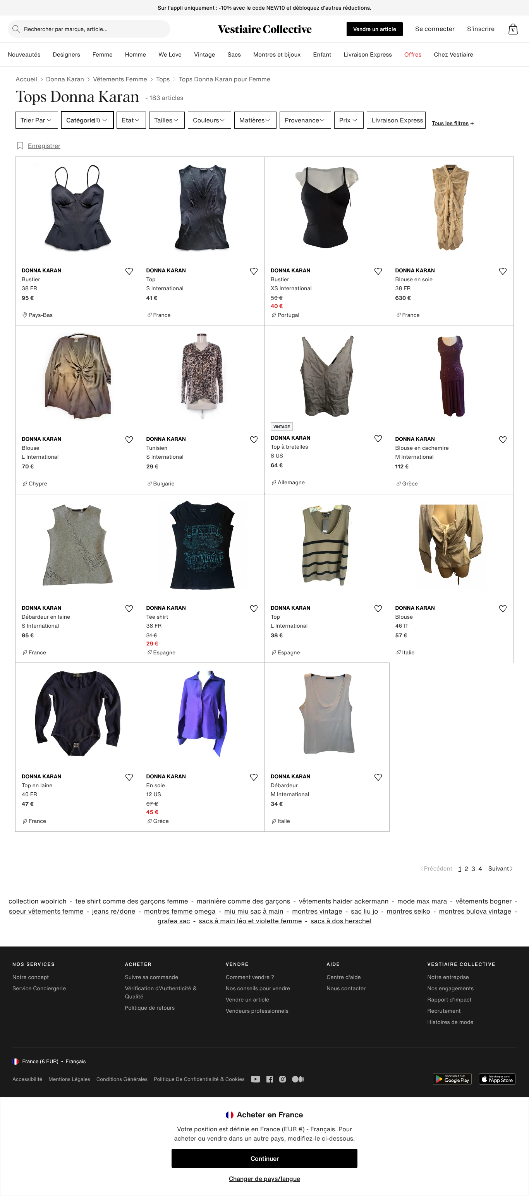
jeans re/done (113, 911)
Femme (103, 54)
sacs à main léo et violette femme (250, 921)
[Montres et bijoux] (307, 55)
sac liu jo (364, 911)
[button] (513, 29)
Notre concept (30, 977)
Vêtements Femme (120, 79)
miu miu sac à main (253, 911)
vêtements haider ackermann (344, 901)
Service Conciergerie (39, 988)
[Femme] (119, 55)
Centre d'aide (343, 977)
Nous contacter (346, 988)
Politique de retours (150, 1008)
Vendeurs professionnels (257, 1011)
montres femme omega (180, 911)
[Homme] (152, 55)
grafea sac (174, 921)
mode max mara (422, 901)
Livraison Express (368, 54)
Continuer (265, 1158)
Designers (66, 54)
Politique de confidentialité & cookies (199, 1079)
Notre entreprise (448, 977)
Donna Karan (65, 79)
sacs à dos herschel (341, 921)
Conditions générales (122, 1079)
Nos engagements (451, 988)
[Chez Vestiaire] (479, 55)
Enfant (322, 54)
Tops (163, 79)
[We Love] (188, 55)
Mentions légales (69, 1079)
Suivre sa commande (151, 977)
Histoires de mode (451, 1022)
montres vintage (317, 911)
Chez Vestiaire (453, 54)
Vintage (204, 54)
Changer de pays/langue (264, 1178)
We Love (170, 54)
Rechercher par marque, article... (66, 29)
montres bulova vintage (475, 911)
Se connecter (435, 29)
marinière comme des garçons (243, 901)
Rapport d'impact (450, 1000)
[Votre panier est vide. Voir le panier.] (513, 29)
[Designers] (86, 55)
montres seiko (408, 911)
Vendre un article (374, 29)
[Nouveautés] (46, 55)
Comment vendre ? (250, 977)
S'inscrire (481, 29)
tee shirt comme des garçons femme (131, 901)
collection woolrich (38, 901)
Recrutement (444, 1011)
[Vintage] (221, 55)
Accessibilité (27, 1079)
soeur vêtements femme (46, 911)
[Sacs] (247, 55)
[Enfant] (337, 55)
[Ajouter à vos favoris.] (129, 271)
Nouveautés (24, 54)
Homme (135, 54)
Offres (413, 54)
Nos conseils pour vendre (258, 988)
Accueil (26, 79)
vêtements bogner (484, 901)
